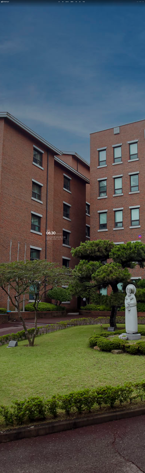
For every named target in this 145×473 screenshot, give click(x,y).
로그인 (137, 1)
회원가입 (140, 1)
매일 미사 (49, 242)
